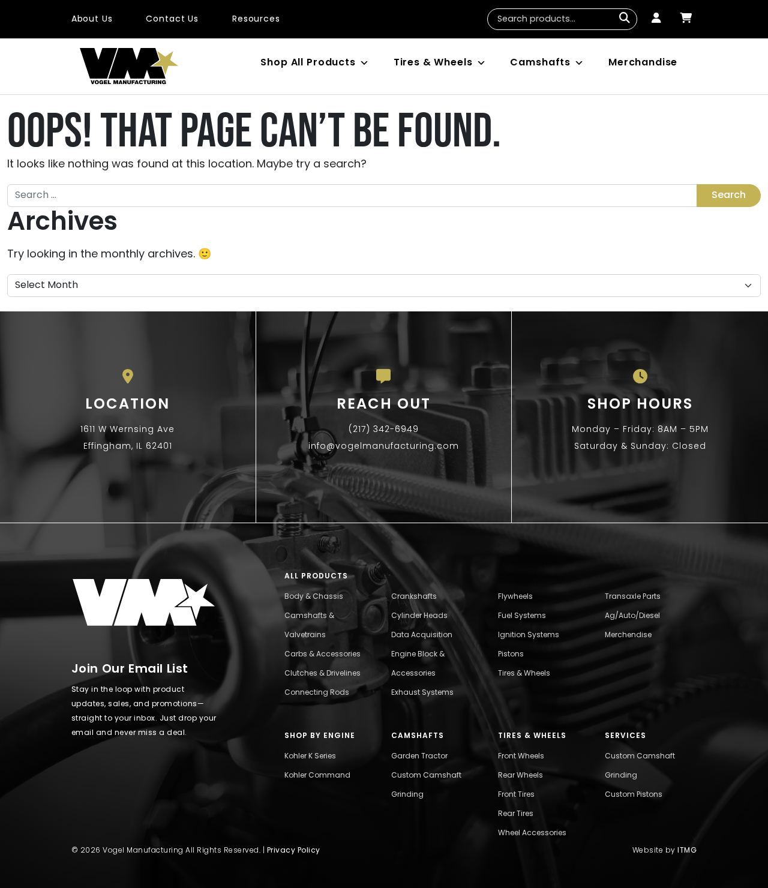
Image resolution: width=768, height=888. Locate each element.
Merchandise (642, 63)
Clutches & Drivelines (322, 674)
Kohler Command (317, 776)
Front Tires (516, 795)
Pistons (511, 655)
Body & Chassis (313, 597)
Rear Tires (515, 814)
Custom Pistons (633, 795)
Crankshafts (414, 597)
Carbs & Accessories (322, 655)
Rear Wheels (520, 776)
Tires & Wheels (433, 63)
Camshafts (540, 63)
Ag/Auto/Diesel (632, 616)
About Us (92, 19)
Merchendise (628, 635)
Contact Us (172, 19)
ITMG (687, 851)
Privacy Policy (293, 851)
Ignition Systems (528, 635)
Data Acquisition (421, 635)
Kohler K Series (310, 757)
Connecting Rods (316, 693)
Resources (256, 19)
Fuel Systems (522, 616)
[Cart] (686, 19)
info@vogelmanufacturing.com (383, 447)
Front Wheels (521, 757)
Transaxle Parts (633, 597)
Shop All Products (307, 63)
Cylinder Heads (419, 616)
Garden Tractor (419, 757)
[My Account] (656, 19)
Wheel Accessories (532, 833)
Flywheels (515, 597)
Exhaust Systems (422, 693)
